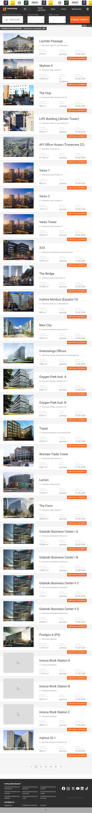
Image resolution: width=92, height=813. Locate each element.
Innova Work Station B (54, 686)
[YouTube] (77, 789)
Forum (63, 9)
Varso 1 (44, 170)
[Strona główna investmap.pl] (10, 9)
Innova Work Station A (54, 660)
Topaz (43, 428)
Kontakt (43, 805)
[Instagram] (68, 789)
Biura (53, 9)
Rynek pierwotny (42, 9)
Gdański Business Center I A (58, 531)
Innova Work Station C (54, 712)
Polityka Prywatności (29, 805)
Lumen (44, 480)
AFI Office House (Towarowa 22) (61, 144)
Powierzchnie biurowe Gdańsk (12, 797)
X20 (42, 248)
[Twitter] (73, 789)
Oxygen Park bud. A (52, 377)
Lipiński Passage (51, 41)
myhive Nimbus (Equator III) (58, 299)
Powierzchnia (33, 15)
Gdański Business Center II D (59, 609)
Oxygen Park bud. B (52, 402)
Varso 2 (44, 196)
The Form (46, 506)
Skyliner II (46, 66)
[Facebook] (63, 789)
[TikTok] (87, 789)
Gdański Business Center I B (58, 557)
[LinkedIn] (82, 789)
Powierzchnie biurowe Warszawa (12, 788)
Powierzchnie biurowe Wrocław (30, 788)
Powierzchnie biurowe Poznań (12, 792)
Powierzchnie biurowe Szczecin (48, 797)
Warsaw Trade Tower (53, 454)
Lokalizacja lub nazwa (11, 15)
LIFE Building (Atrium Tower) (59, 119)
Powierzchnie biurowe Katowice (30, 792)
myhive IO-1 (47, 738)
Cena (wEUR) (54, 15)
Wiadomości (77, 9)
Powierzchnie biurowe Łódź (30, 797)
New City (45, 325)
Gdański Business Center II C (59, 583)
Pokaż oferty (80, 20)
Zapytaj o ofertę (76, 58)
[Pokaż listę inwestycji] (89, 25)
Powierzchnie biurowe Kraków (48, 788)
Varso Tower (48, 222)
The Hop (45, 93)
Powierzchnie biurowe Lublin (48, 792)
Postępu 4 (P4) (49, 635)
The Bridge (46, 273)
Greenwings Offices (52, 351)
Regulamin (8, 805)
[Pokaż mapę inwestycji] (84, 25)
